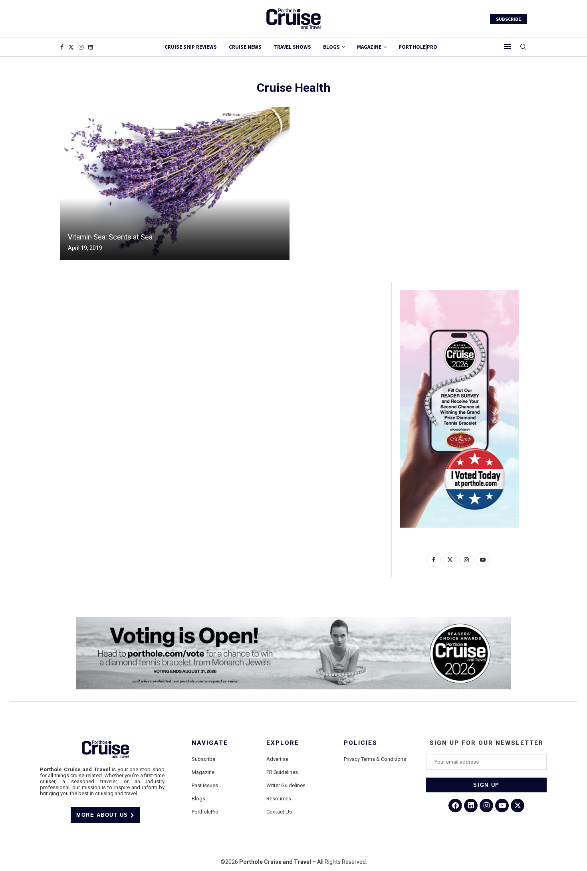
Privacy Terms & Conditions (375, 759)
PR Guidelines (282, 772)
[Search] (523, 47)
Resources (278, 798)
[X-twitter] (517, 805)
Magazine (203, 772)
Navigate (210, 743)
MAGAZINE (369, 47)
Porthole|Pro (418, 47)
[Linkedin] (90, 47)
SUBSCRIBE (508, 19)
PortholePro (205, 811)
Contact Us (279, 811)
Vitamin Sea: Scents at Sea (110, 237)
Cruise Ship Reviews (191, 47)
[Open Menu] (507, 46)
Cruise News (245, 47)
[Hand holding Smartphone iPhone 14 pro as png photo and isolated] (459, 293)
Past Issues (205, 785)
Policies (360, 743)
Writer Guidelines (285, 785)
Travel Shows (292, 47)
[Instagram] (81, 47)
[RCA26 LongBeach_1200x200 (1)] (293, 620)
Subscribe (203, 759)
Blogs (331, 47)
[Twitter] (71, 47)
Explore (282, 743)
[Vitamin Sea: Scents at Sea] (175, 183)
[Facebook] (62, 47)
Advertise (277, 759)
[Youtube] (502, 805)
